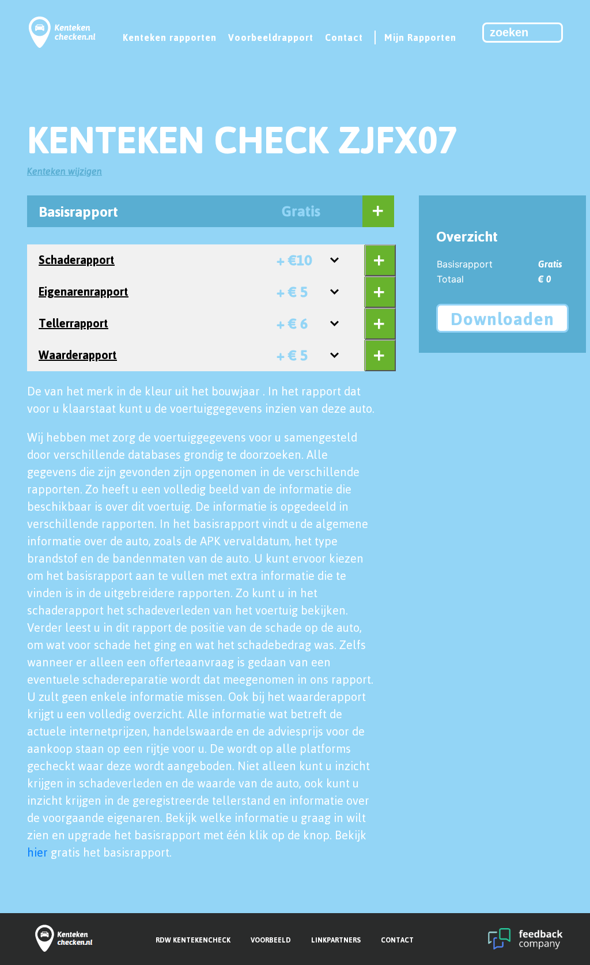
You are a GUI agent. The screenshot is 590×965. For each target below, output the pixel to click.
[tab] (199, 211)
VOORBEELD (271, 940)
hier (37, 852)
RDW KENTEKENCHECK (193, 940)
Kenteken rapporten (170, 37)
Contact (344, 37)
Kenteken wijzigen (64, 171)
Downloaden (502, 318)
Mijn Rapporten (420, 37)
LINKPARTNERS (336, 940)
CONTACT (397, 940)
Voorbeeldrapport (270, 37)
